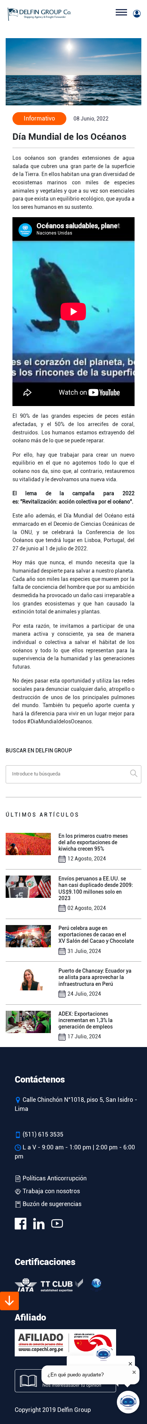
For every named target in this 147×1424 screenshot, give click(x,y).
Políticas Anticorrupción (54, 1178)
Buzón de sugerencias (51, 1204)
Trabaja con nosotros (50, 1191)
